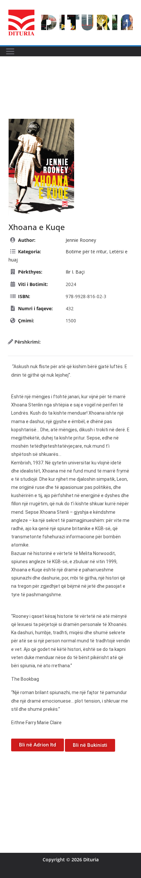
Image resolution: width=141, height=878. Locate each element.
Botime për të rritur (86, 251)
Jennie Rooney (81, 240)
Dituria (91, 859)
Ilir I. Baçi (75, 272)
